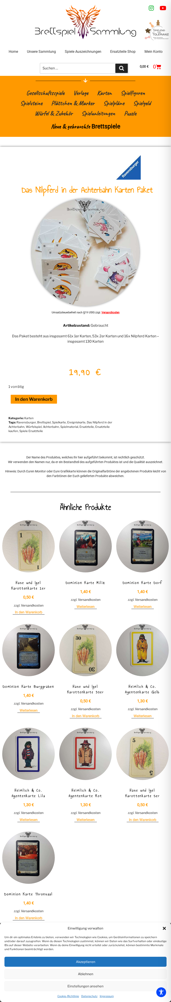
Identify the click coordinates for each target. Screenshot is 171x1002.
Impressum (107, 996)
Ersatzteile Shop (123, 51)
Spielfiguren (133, 93)
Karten (104, 93)
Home (13, 51)
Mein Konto (154, 51)
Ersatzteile (86, 426)
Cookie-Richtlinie (68, 996)
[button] (164, 928)
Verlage (80, 93)
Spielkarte (59, 422)
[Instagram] (151, 8)
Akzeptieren (85, 962)
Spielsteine (31, 103)
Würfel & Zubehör (54, 113)
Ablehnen (85, 974)
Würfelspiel (34, 426)
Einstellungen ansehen (85, 986)
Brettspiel (44, 422)
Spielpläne (113, 103)
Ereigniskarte (76, 422)
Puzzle (130, 113)
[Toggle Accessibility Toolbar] (161, 992)
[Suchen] (121, 68)
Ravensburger (26, 422)
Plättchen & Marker (72, 103)
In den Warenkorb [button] (28, 612)
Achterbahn (51, 426)
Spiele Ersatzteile (31, 431)
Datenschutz (89, 996)
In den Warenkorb (34, 399)
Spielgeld (142, 103)
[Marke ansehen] (128, 178)
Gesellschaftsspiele (45, 93)
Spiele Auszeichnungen (83, 51)
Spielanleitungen (98, 113)
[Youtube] (163, 8)
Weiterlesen (86, 607)
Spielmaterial (69, 426)
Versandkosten (111, 312)
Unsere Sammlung (41, 51)
